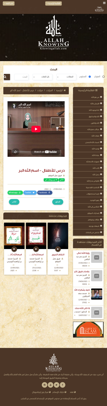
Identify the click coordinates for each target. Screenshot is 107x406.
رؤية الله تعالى (83, 253)
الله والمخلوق (94, 116)
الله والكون (95, 123)
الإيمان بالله (94, 104)
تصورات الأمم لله (92, 162)
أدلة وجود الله (94, 110)
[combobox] (66, 77)
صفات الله (95, 136)
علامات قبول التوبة (81, 271)
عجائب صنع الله (93, 129)
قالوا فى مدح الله (93, 181)
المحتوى (83, 77)
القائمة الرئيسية (54, 3)
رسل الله (96, 174)
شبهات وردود (94, 226)
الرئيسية (59, 90)
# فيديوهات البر (51, 180)
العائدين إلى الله (93, 207)
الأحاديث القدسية (92, 187)
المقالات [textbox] (70, 77)
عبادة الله (95, 155)
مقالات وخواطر (93, 220)
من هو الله (95, 97)
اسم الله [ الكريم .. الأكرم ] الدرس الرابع (14, 254)
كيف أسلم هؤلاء (92, 194)
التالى (14, 202)
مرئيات (40, 90)
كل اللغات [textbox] (45, 77)
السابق (57, 202)
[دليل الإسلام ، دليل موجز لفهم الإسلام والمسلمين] (88, 330)
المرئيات (49, 90)
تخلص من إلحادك (92, 232)
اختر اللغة (9, 3)
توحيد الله (95, 149)
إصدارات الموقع (93, 213)
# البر (62, 180)
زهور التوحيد (94, 200)
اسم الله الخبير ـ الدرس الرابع (36, 254)
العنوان (97, 77)
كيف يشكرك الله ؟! (81, 290)
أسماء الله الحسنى (92, 142)
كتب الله (96, 168)
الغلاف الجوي (58, 254)
